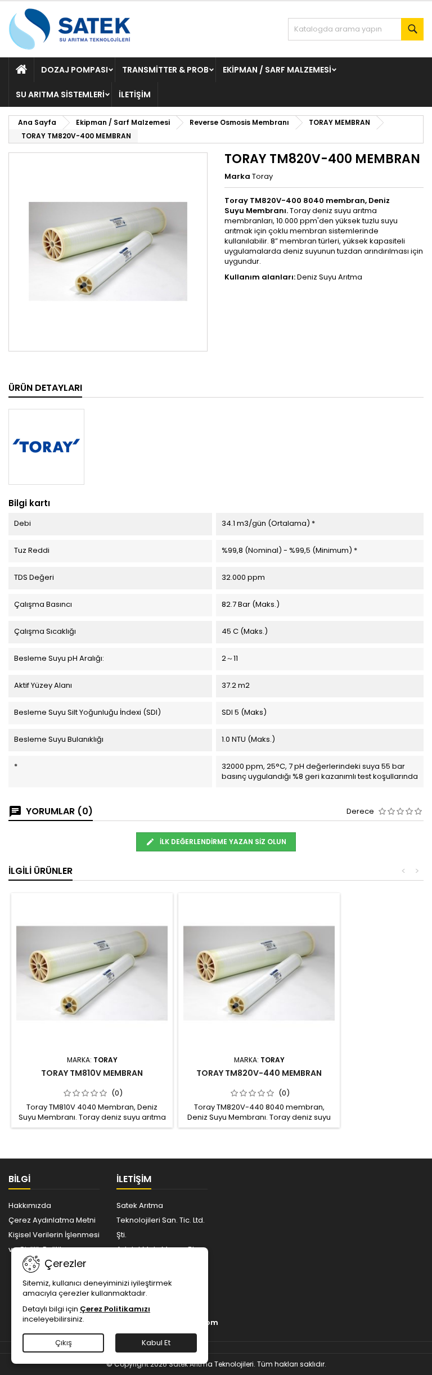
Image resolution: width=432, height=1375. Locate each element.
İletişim (135, 94)
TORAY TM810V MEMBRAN (92, 1073)
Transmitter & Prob (165, 69)
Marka (237, 177)
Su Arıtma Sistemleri (60, 94)
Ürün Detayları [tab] (45, 387)
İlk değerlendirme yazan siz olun (222, 841)
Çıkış (63, 1342)
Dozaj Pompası (74, 69)
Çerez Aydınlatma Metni (52, 1220)
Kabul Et (156, 1342)
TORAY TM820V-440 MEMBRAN (259, 1073)
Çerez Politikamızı (115, 1309)
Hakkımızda (29, 1205)
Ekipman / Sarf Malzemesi (277, 69)
